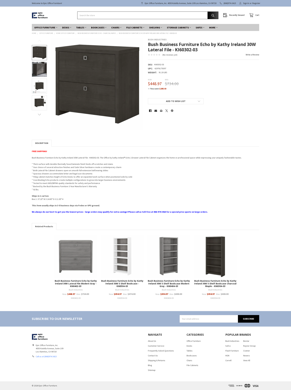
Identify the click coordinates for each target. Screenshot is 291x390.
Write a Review (252, 54)
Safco (228, 345)
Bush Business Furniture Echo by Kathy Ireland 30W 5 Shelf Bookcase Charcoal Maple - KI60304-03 (215, 283)
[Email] (155, 110)
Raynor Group (249, 345)
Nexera (246, 355)
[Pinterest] (172, 110)
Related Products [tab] (44, 226)
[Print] (161, 110)
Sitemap (152, 370)
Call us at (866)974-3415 (46, 356)
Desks (65, 27)
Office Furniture (44, 27)
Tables (80, 27)
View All (246, 360)
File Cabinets (134, 27)
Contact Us (153, 355)
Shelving (154, 27)
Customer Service (156, 345)
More (212, 27)
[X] (166, 110)
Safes (199, 27)
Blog (150, 365)
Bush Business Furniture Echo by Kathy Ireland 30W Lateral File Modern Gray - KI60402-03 (76, 283)
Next (39, 114)
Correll (228, 360)
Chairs (115, 27)
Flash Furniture (232, 350)
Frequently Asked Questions (161, 350)
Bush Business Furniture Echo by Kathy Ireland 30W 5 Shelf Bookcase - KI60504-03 (122, 283)
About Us (152, 341)
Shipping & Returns (156, 360)
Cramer (246, 350)
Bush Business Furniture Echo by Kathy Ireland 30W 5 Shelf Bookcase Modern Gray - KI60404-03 (169, 283)
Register (256, 3)
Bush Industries (232, 341)
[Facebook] (150, 110)
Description (41, 143)
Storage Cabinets (178, 27)
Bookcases (97, 27)
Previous (39, 41)
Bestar (246, 341)
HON (227, 355)
